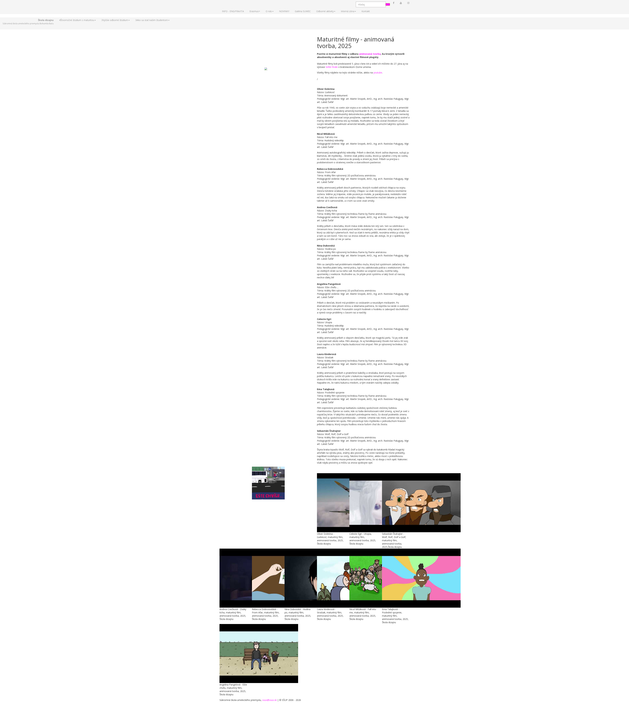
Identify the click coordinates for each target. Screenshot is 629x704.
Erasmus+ (254, 11)
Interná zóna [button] (347, 11)
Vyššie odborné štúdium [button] (114, 20)
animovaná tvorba (370, 53)
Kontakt (366, 11)
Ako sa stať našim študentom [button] (151, 20)
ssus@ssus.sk (269, 700)
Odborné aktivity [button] (325, 11)
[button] (28, 22)
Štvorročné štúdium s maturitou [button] (76, 20)
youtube (377, 72)
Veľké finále (332, 67)
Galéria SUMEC (303, 11)
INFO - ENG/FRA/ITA (233, 11)
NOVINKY (284, 11)
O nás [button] (269, 11)
